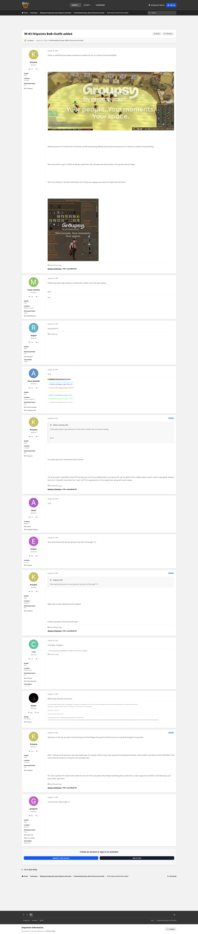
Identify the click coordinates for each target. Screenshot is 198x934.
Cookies (34, 920)
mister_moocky (33, 290)
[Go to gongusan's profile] (33, 801)
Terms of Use (50, 931)
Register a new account (61, 858)
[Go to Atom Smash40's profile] (33, 373)
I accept (171, 929)
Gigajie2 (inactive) (32, 529)
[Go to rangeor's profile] (33, 328)
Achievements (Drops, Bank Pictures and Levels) (66, 40)
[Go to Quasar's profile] (33, 698)
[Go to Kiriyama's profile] (25, 40)
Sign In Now (137, 858)
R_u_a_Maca (31, 838)
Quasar (33, 706)
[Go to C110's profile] (33, 644)
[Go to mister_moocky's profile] (33, 282)
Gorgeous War (31, 410)
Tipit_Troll (30, 835)
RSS (42, 920)
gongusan (34, 809)
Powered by (166, 920)
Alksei (33, 510)
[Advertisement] (99, 22)
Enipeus (33, 549)
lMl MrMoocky (31, 316)
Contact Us (26, 920)
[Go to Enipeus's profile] (33, 541)
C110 (33, 652)
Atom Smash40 (33, 381)
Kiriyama (31, 40)
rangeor (33, 335)
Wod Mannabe (31, 681)
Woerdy (29, 678)
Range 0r (30, 357)
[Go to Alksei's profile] (33, 502)
